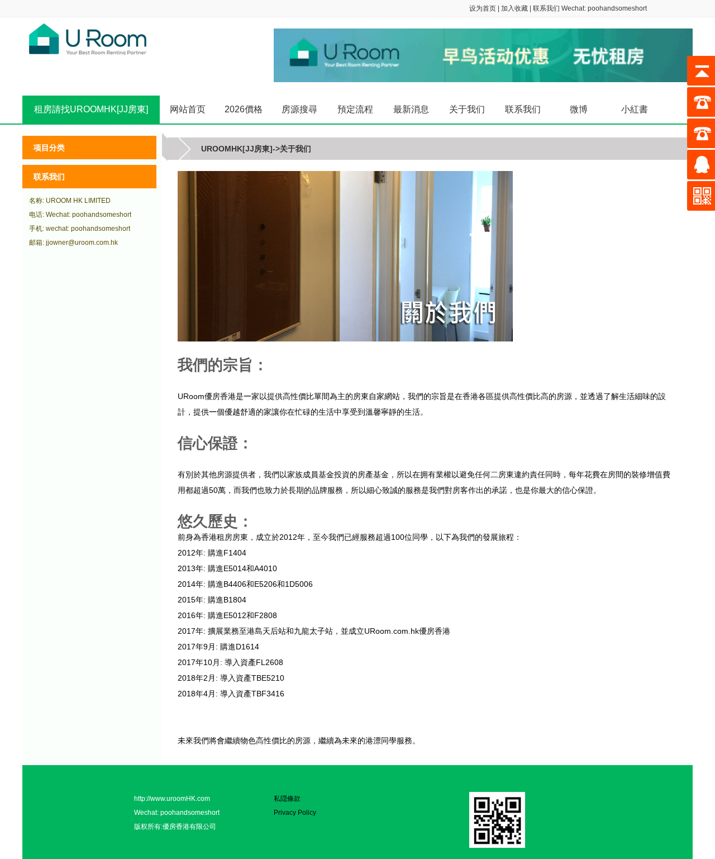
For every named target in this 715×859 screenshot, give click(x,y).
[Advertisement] (89, 423)
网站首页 (188, 109)
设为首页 (482, 8)
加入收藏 (514, 8)
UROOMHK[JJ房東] (237, 148)
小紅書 (634, 109)
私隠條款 (287, 799)
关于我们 (467, 109)
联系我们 (546, 8)
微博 (579, 109)
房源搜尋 (299, 109)
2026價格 (244, 109)
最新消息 (411, 109)
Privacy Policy (295, 813)
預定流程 (355, 109)
